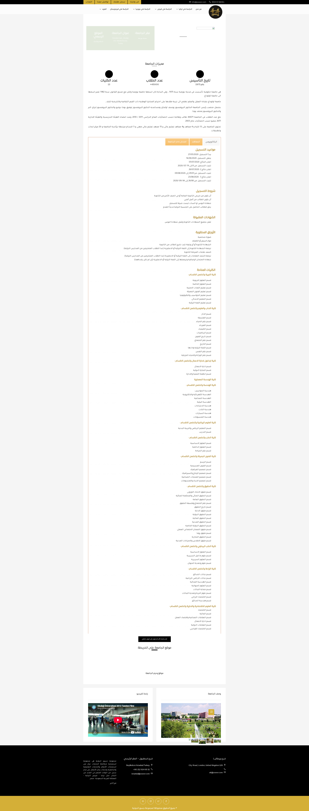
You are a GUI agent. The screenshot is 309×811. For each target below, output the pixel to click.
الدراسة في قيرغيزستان (119, 9)
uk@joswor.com (216, 773)
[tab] (211, 141)
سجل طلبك (119, 2)
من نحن (199, 9)
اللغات (89, 2)
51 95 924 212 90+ (141, 770)
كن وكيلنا (134, 2)
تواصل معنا (103, 2)
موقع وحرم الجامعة (154, 673)
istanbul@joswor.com (141, 774)
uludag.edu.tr (98, 41)
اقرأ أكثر (113, 784)
